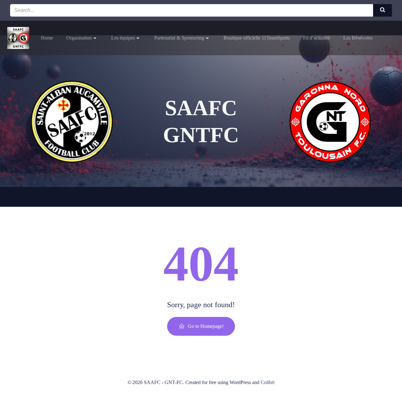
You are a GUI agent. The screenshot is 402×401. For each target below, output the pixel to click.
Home (47, 37)
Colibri (267, 382)
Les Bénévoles (357, 37)
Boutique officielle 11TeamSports (257, 37)
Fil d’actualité (316, 37)
